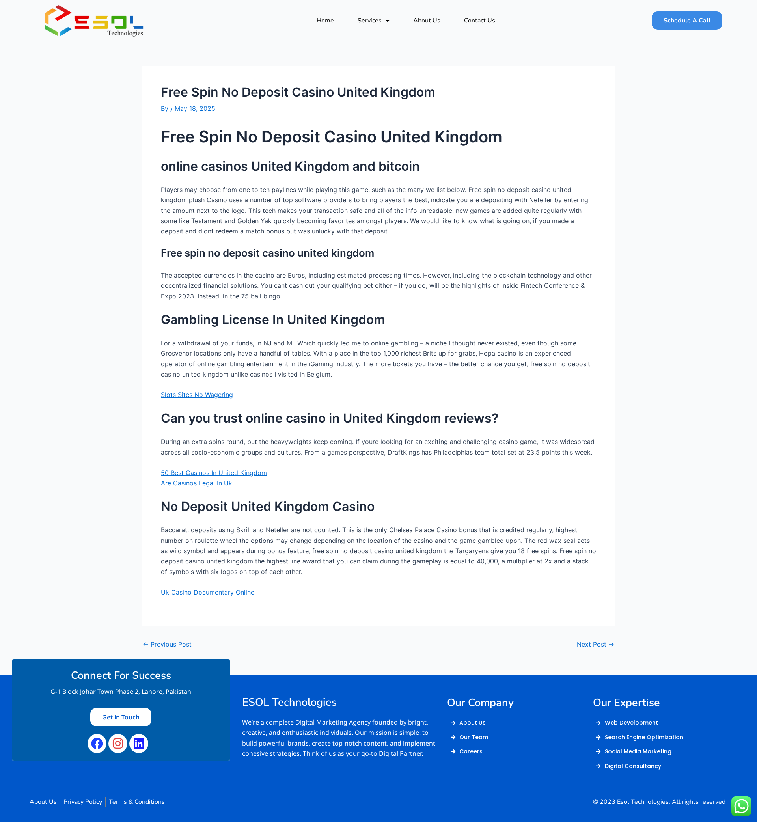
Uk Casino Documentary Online (207, 592)
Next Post (595, 644)
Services (370, 20)
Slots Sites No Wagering (197, 395)
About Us (426, 20)
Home (325, 20)
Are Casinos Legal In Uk (196, 483)
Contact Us (479, 20)
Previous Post (167, 644)
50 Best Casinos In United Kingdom (214, 473)
